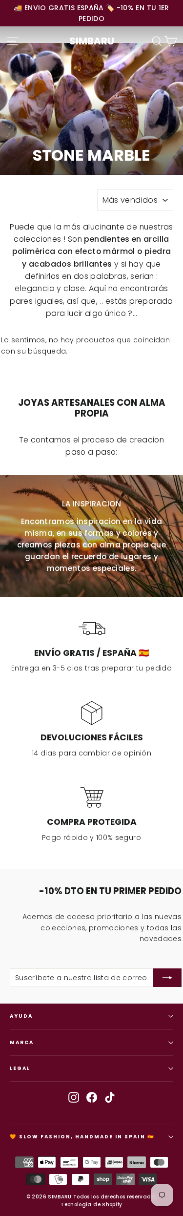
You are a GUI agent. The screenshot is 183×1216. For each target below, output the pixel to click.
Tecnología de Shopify (91, 1204)
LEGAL (20, 1068)
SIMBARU (91, 41)
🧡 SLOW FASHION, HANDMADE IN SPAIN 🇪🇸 (82, 1136)
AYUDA (21, 1016)
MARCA (22, 1042)
